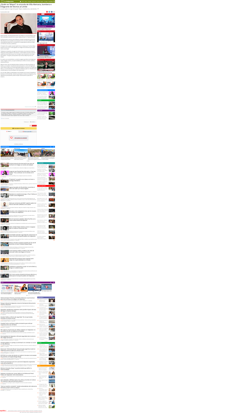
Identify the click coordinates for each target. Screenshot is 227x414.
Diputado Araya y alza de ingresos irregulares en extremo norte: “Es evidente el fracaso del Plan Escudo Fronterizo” (42, 217)
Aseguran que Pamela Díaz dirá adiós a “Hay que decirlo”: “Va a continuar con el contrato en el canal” (42, 93)
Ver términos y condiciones (18, 144)
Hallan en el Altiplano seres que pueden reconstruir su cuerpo (43, 330)
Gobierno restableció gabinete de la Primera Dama (43, 300)
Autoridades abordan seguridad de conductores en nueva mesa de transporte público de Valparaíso (23, 235)
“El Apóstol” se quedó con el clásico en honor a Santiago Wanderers (22, 179)
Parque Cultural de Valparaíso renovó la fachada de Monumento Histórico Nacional (18, 303)
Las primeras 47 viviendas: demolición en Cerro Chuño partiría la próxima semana (43, 310)
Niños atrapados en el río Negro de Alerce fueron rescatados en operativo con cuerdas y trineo (43, 318)
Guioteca (28, 412)
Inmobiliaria (32, 412)
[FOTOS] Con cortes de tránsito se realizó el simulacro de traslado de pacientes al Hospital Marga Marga (18, 356)
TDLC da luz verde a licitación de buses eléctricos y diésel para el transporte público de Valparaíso (23, 275)
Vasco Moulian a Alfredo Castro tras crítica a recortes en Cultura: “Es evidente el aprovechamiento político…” (18, 380)
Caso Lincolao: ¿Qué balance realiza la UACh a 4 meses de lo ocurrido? (43, 398)
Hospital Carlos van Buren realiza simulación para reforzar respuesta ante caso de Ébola (16, 324)
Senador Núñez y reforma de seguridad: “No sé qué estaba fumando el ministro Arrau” (42, 189)
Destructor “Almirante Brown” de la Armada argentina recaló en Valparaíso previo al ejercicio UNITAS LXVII (18, 349)
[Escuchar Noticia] (38, 9)
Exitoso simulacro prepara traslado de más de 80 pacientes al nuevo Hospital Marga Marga (22, 243)
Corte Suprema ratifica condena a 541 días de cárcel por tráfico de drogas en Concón (21, 251)
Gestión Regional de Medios (12, 410)
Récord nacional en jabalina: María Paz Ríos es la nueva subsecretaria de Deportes (22, 219)
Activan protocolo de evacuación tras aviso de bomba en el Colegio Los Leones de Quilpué (21, 164)
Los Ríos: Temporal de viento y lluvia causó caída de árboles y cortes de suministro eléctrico (43, 335)
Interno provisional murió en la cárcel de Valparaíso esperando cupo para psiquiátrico (18, 362)
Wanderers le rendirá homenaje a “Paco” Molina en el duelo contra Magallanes (23, 194)
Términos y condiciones (30, 410)
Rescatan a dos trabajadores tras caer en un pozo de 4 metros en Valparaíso (22, 211)
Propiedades (36, 412)
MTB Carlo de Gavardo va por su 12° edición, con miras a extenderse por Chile (43, 326)
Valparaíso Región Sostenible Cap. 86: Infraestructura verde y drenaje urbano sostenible (43, 408)
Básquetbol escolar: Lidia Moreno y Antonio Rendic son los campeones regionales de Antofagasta (42, 200)
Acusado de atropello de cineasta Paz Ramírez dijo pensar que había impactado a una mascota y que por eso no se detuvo (42, 115)
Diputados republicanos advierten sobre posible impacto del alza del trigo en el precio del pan (18, 310)
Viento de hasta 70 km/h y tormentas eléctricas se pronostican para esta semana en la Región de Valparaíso (18, 298)
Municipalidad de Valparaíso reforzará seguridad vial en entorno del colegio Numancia (18, 336)
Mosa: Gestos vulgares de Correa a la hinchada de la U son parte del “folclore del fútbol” (42, 104)
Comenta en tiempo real (42, 26)
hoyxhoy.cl (40, 412)
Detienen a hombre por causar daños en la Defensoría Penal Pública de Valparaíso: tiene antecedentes (17, 374)
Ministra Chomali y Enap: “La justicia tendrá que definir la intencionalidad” (16, 368)
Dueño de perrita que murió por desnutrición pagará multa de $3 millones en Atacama (43, 306)
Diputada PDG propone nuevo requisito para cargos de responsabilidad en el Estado (21, 259)
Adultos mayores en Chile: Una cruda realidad (43, 394)
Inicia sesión (20, 115)
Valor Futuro (24, 412)
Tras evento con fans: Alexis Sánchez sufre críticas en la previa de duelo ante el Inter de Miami (41, 228)
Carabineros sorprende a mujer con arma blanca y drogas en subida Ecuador (23, 267)
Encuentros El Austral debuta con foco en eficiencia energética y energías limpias (43, 369)
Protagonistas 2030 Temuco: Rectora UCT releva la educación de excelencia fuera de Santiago (43, 387)
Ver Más (46, 341)
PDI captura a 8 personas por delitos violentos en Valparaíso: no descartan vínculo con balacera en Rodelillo (18, 330)
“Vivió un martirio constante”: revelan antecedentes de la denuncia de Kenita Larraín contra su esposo (19, 386)
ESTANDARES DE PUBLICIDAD (38, 410)
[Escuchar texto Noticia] (35, 106)
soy (3, 168)
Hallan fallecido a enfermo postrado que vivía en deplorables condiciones (43, 314)
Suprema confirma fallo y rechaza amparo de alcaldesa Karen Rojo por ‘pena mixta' (42, 205)
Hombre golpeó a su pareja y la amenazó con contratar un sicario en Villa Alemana (18, 343)
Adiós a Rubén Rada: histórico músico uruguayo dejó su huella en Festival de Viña (22, 227)
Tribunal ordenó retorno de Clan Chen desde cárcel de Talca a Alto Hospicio (42, 210)
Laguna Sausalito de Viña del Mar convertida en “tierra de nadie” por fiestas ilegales (22, 187)
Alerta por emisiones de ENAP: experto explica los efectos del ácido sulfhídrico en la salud (22, 203)
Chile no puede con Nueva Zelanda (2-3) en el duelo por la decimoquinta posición (42, 108)
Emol (21, 412)
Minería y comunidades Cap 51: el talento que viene (43, 373)
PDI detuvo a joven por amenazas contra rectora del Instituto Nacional (42, 117)
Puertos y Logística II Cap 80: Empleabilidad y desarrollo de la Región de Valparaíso (43, 403)
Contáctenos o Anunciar (21, 410)
